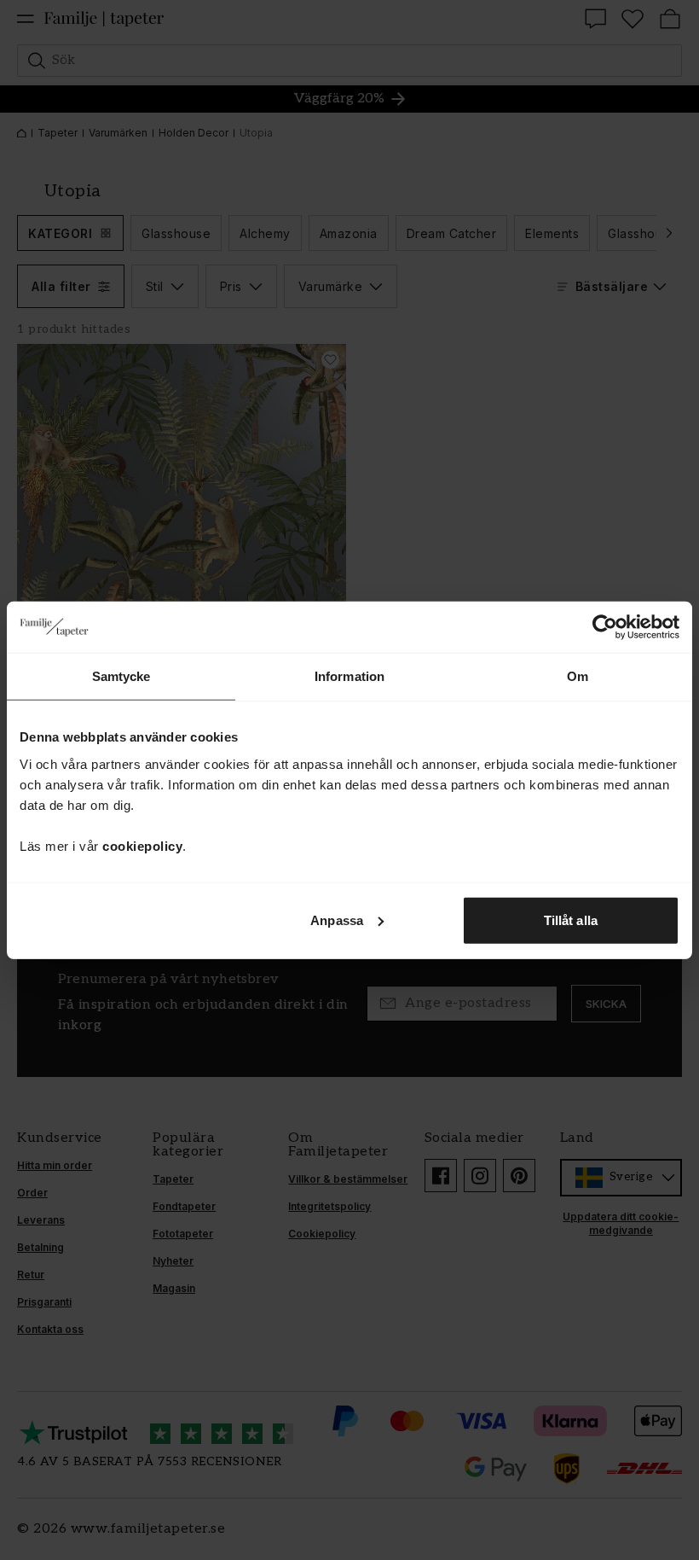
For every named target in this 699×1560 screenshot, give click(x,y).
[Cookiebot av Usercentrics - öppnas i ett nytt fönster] (604, 627)
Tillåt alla (571, 919)
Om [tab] (577, 676)
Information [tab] (349, 676)
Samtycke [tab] (121, 676)
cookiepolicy (142, 845)
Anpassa (336, 919)
